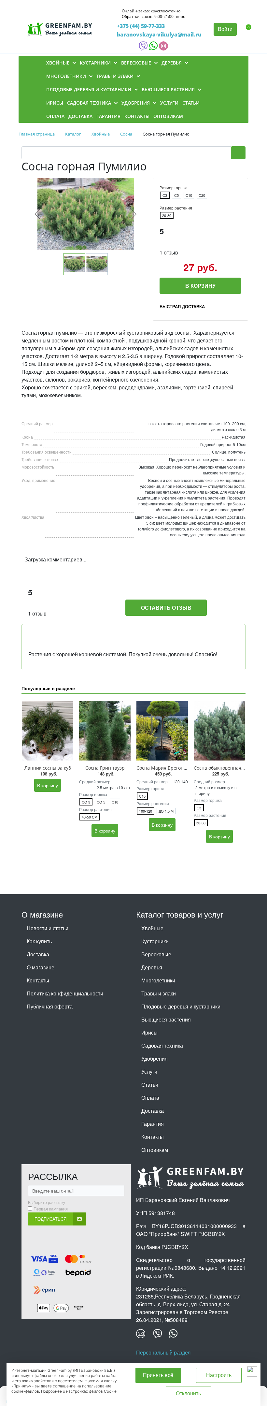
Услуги (149, 1071)
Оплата (150, 1097)
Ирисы (149, 1032)
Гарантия (152, 1123)
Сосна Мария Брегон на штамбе (172, 768)
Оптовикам (154, 1149)
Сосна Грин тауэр (105, 768)
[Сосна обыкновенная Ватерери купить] (219, 731)
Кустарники (155, 941)
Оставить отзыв (166, 607)
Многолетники (158, 980)
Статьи (149, 1084)
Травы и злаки (158, 993)
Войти (225, 29)
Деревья (151, 967)
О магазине (40, 967)
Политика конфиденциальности (65, 993)
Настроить (219, 1375)
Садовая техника (162, 1045)
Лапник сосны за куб (47, 768)
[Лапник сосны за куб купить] (47, 731)
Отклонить (188, 1393)
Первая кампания (51, 1208)
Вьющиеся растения (166, 1019)
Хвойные (152, 928)
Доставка (38, 954)
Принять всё (158, 1375)
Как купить (39, 941)
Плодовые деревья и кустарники (180, 1006)
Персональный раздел (163, 1352)
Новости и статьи (47, 928)
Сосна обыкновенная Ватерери (229, 768)
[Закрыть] (252, 1371)
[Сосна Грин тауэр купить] (105, 731)
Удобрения (154, 1058)
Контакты (38, 980)
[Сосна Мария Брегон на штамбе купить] (162, 731)
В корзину (200, 285)
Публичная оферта (50, 1006)
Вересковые (156, 954)
